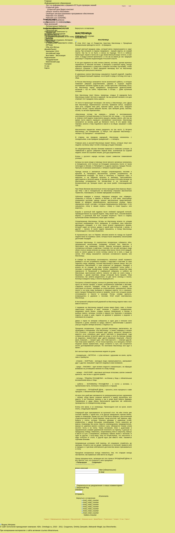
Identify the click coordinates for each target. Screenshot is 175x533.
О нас (46, 66)
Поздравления (52, 60)
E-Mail (101, 472)
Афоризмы (50, 41)
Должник (49, 39)
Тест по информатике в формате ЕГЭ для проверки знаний (71, 5)
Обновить (79, 490)
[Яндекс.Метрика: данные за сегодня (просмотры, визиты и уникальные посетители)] (7, 525)
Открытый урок (52, 7)
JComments (103, 496)
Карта (46, 68)
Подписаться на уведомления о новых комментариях (99, 485)
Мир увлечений (50, 24)
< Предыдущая (81, 462)
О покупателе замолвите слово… (60, 43)
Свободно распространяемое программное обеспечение (70, 14)
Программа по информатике (58, 22)
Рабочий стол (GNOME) (56, 18)
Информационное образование (57, 3)
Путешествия (51, 28)
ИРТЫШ (49, 45)
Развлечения (49, 58)
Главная (47, 1)
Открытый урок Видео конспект (60, 9)
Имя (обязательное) (107, 470)
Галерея (47, 64)
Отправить (79, 494)
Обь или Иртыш (52, 47)
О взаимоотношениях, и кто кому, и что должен (66, 37)
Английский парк (53, 53)
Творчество (51, 32)
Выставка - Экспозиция (55, 55)
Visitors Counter (90, 515)
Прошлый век (51, 30)
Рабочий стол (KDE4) (55, 16)
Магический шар (53, 62)
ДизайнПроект (50, 49)
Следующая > (97, 462)
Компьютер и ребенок (55, 20)
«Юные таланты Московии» (57, 11)
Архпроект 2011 (52, 51)
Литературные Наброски (56, 26)
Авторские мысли (51, 35)
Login (130, 5)
